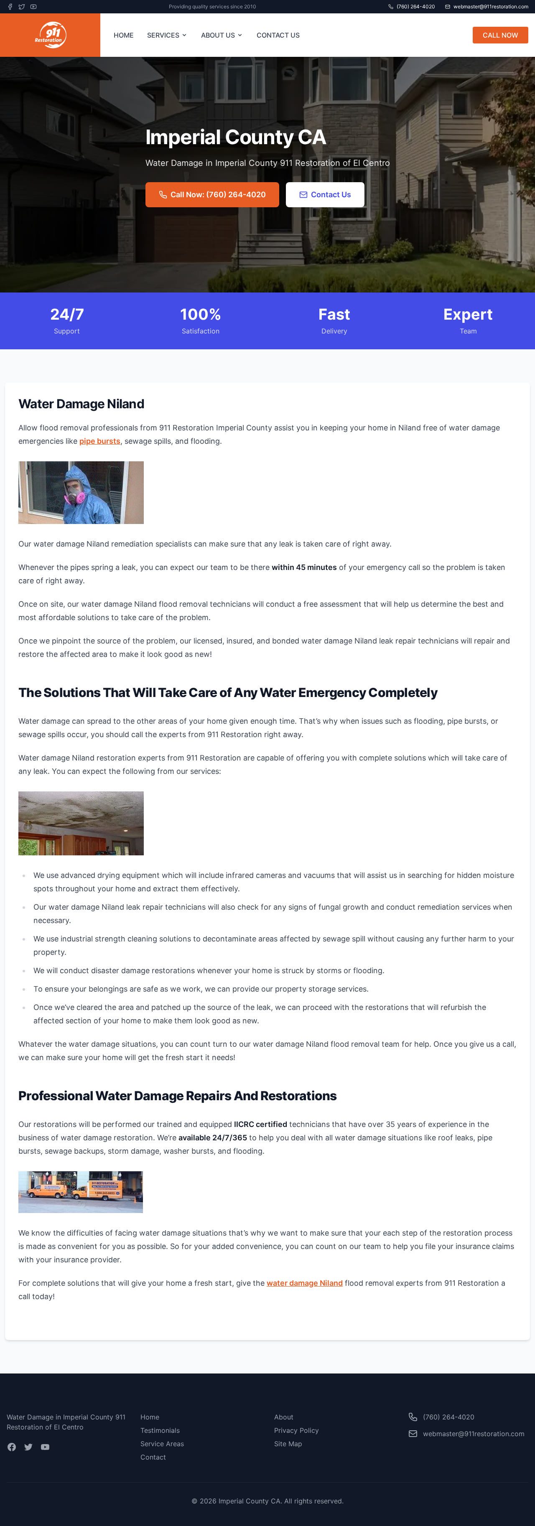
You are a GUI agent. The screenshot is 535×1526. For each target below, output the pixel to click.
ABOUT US (218, 35)
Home (149, 1417)
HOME (124, 35)
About (283, 1417)
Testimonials (160, 1430)
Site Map (288, 1444)
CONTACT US (278, 35)
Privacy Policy (296, 1430)
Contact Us (331, 194)
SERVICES (163, 35)
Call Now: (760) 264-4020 (218, 194)
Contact (153, 1457)
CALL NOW (500, 35)
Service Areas (162, 1444)
